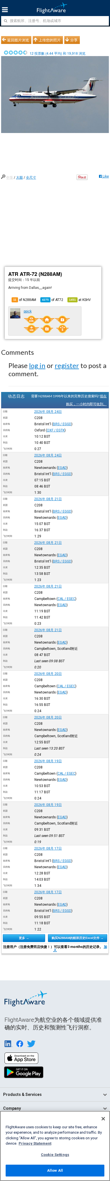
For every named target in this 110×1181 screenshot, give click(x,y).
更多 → (24, 938)
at (80, 300)
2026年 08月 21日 (48, 499)
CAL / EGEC (66, 599)
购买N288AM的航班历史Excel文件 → (78, 938)
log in (37, 365)
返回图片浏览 (18, 40)
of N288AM (24, 300)
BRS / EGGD (62, 424)
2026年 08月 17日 (48, 848)
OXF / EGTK (56, 430)
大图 (19, 178)
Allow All (55, 1170)
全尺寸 (31, 178)
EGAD (62, 468)
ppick (28, 311)
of (52, 300)
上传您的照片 (50, 40)
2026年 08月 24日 (48, 412)
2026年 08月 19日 (48, 761)
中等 (9, 178)
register (67, 365)
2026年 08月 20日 (48, 674)
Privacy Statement (35, 1143)
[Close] (103, 1119)
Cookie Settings (55, 1155)
